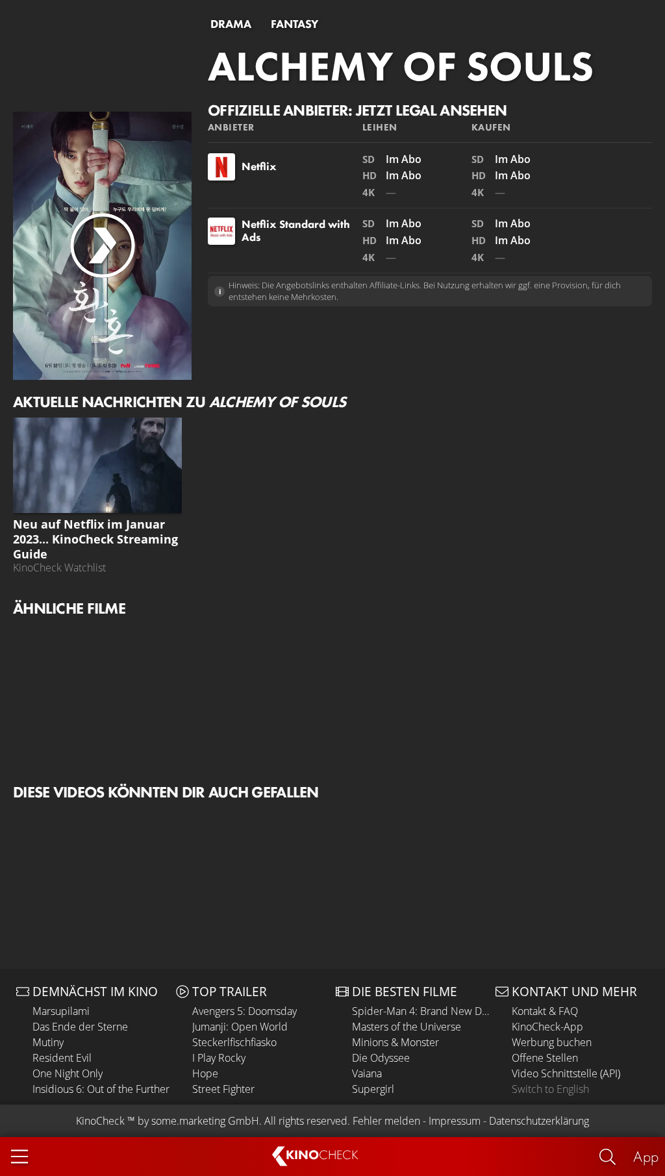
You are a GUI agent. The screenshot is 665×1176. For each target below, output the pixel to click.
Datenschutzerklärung (539, 1121)
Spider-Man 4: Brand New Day (420, 1011)
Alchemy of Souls (401, 66)
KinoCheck (100, 1121)
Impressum (455, 1121)
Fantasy (294, 24)
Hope (205, 1073)
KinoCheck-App (547, 1026)
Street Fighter (223, 1088)
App (646, 1156)
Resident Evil (62, 1057)
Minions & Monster (395, 1042)
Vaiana (367, 1073)
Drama (230, 24)
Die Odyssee (381, 1057)
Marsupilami (61, 1011)
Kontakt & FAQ (545, 1011)
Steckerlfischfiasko (234, 1042)
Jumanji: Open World (240, 1026)
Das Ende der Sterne (80, 1026)
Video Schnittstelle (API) (566, 1073)
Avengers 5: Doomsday (244, 1011)
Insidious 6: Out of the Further (100, 1088)
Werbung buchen (552, 1042)
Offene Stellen (545, 1057)
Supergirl (373, 1088)
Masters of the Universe (406, 1026)
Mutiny (48, 1042)
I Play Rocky (218, 1057)
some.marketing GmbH (205, 1121)
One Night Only (67, 1073)
